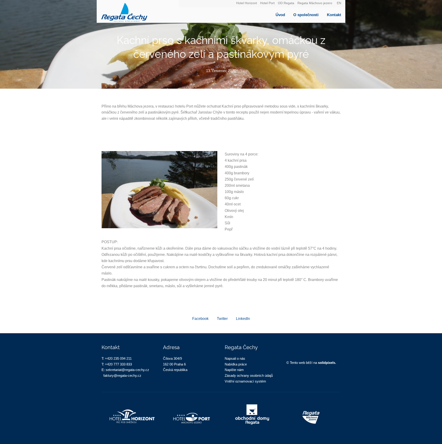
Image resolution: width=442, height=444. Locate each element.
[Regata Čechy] (137, 11)
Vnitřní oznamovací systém (245, 381)
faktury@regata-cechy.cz (122, 375)
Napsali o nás (235, 358)
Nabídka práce (236, 364)
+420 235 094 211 (118, 358)
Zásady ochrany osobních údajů (249, 375)
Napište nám (234, 370)
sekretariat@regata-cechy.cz (127, 370)
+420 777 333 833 (118, 364)
